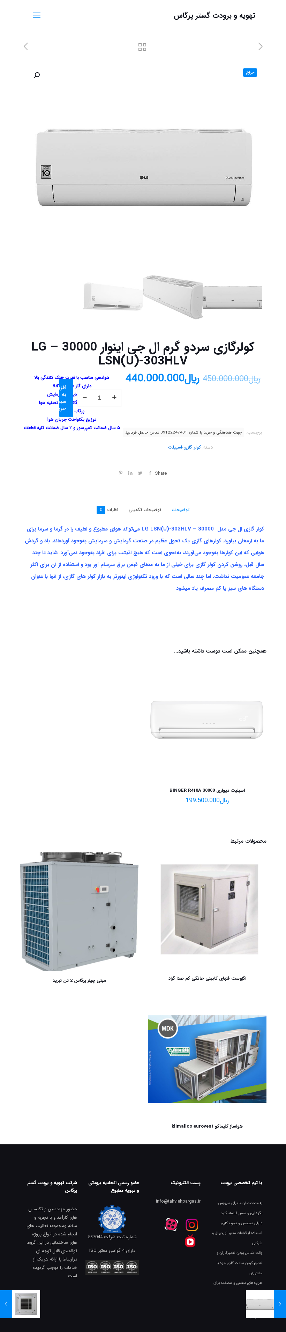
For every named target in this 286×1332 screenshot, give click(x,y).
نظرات (109, 509)
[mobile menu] (37, 16)
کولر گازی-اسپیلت (184, 447)
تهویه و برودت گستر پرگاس (214, 15)
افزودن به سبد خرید (62, 398)
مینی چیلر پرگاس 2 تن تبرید (79, 980)
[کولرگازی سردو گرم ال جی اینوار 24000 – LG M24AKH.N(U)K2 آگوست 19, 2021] (280, 1304)
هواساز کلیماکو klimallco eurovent (207, 1126)
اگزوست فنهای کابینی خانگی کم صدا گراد (207, 978)
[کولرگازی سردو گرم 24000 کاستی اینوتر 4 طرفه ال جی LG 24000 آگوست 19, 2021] (6, 1304)
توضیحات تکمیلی (145, 509)
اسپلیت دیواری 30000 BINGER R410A (207, 790)
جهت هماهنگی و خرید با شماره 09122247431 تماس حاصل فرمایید (183, 432)
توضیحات (180, 509)
